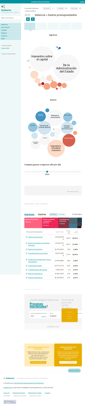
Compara (4, 30)
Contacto (47, 393)
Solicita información (38, 362)
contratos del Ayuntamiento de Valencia (28, 383)
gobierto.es (8, 387)
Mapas (3, 39)
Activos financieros (35, 273)
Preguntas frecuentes (19, 393)
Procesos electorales (38, 305)
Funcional (61, 214)
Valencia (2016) (5, 48)
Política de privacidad (19, 396)
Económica (53, 214)
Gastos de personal (35, 237)
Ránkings (4, 33)
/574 (44, 316)
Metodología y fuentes (34, 393)
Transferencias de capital (37, 270)
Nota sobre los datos (72, 191)
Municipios (4, 24)
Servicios (4, 36)
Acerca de (6, 393)
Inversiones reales (35, 266)
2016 (27, 14)
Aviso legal (7, 396)
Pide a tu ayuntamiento (68, 362)
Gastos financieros (35, 249)
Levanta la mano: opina (69, 315)
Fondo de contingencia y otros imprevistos (39, 260)
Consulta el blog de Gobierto (40, 2)
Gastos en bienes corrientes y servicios (39, 244)
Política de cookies (35, 396)
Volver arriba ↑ (74, 370)
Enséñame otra (53, 326)
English (82, 2)
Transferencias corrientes (38, 253)
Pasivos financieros (35, 277)
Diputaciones (5, 27)
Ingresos (29, 214)
